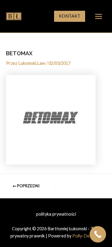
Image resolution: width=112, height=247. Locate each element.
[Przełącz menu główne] (98, 16)
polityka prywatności (56, 214)
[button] (69, 16)
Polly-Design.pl (87, 235)
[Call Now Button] (98, 234)
